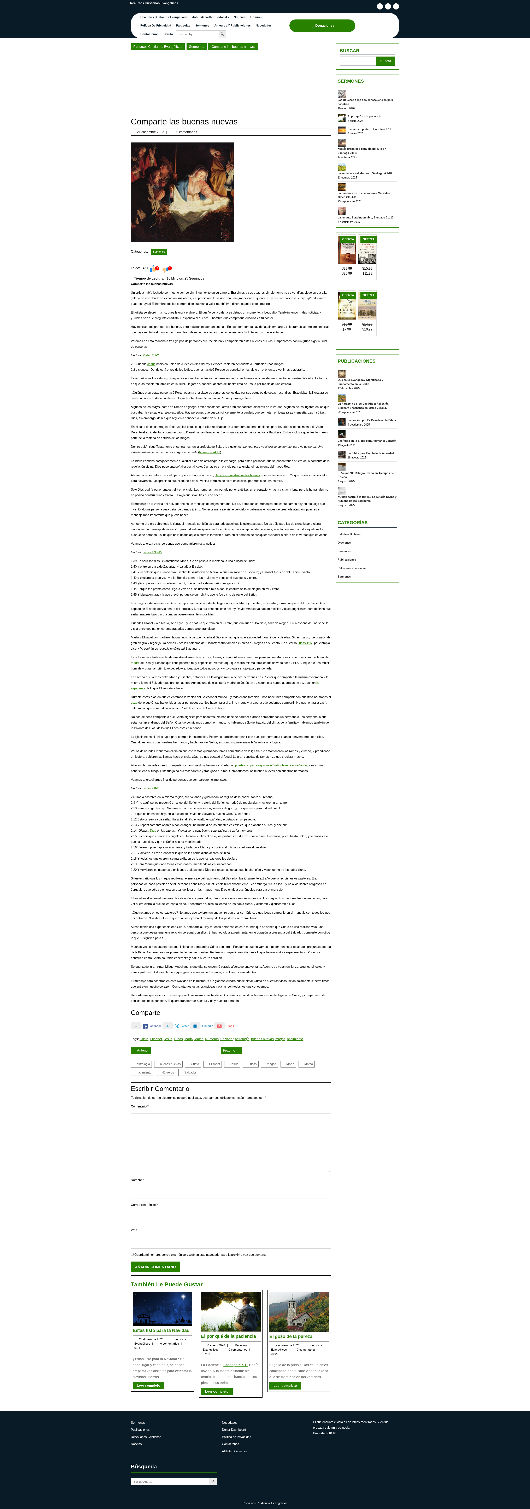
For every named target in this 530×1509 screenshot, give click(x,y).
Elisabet (156, 1039)
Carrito (168, 34)
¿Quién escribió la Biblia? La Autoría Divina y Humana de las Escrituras (367, 499)
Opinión (256, 17)
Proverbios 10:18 (324, 1433)
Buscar (349, 50)
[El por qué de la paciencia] (342, 118)
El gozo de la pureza (290, 1336)
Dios (153, 830)
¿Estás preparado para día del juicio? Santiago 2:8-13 (362, 150)
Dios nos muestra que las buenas (237, 475)
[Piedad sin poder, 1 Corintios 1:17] (342, 130)
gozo (134, 702)
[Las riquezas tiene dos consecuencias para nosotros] (342, 94)
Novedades (264, 25)
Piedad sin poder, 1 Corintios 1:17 (369, 129)
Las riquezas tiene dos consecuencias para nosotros (365, 102)
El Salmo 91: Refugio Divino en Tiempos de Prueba (366, 475)
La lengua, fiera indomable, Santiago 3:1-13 (365, 217)
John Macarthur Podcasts (210, 17)
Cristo (144, 1039)
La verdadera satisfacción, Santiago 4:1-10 (365, 173)
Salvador (226, 1039)
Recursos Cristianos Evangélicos (154, 3)
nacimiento (295, 1039)
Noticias (239, 17)
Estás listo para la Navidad (161, 1330)
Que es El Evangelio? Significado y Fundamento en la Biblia (360, 382)
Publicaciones (357, 361)
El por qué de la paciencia (228, 1336)
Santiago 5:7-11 (235, 1365)
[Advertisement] (231, 83)
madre (135, 663)
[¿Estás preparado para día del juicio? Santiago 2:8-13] (342, 143)
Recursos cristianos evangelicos (163, 17)
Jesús (151, 364)
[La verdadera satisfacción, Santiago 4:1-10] (342, 167)
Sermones (202, 25)
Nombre (137, 1180)
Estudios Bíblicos (349, 534)
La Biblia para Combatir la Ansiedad (371, 453)
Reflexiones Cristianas (352, 568)
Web (134, 1230)
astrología (242, 1039)
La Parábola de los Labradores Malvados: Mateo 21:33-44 (364, 195)
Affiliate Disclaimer (234, 1451)
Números (212, 1039)
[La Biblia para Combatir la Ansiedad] (342, 454)
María (188, 1039)
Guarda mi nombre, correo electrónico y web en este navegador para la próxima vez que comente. (200, 1254)
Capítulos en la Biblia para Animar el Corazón (367, 440)
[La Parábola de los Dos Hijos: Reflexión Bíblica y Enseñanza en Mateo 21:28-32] (342, 398)
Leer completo (150, 1386)
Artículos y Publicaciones (232, 25)
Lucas (178, 1039)
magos (280, 1039)
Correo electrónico (144, 1204)
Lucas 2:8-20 (151, 788)
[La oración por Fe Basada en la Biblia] (342, 422)
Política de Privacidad (155, 25)
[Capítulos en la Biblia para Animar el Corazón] (342, 434)
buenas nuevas (262, 1039)
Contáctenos (149, 34)
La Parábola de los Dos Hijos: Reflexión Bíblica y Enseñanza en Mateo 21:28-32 (363, 405)
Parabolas (183, 25)
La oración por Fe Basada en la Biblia (372, 420)
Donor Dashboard (234, 1429)
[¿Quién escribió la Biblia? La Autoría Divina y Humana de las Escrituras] (342, 491)
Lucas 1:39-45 (152, 552)
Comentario (140, 1106)
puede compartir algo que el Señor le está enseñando (271, 765)
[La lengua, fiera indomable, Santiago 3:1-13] (342, 211)
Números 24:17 (209, 452)
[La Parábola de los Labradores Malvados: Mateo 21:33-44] (342, 187)
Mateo (199, 1039)
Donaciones (324, 25)
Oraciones (344, 542)
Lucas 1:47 (305, 643)
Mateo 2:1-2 (151, 355)
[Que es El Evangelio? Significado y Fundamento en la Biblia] (342, 374)
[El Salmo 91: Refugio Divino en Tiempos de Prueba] (342, 467)
